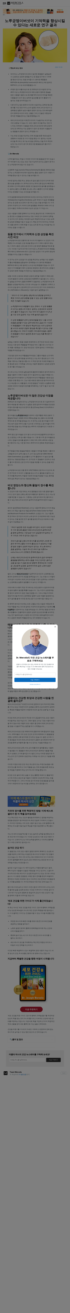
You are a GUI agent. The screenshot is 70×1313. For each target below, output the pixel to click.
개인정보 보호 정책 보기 (35, 684)
